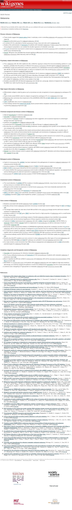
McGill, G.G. (4, 22)
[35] (59, 194)
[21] (33, 134)
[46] (15, 257)
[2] (38, 41)
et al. (9, 22)
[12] (5, 94)
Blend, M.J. (37, 22)
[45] (47, 253)
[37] (14, 215)
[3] (58, 43)
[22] (50, 137)
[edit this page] (67, 13)
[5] (20, 50)
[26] (17, 153)
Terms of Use (42, 460)
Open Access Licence (27, 460)
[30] (48, 171)
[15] (31, 115)
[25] (32, 149)
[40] (69, 228)
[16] (24, 116)
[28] (51, 166)
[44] (28, 244)
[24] (36, 145)
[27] (19, 164)
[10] (38, 79)
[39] (18, 224)
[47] (69, 264)
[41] (63, 232)
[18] (33, 122)
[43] (61, 240)
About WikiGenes (18, 460)
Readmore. (25, 29)
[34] (67, 192)
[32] (29, 185)
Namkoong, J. (49, 22)
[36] (5, 207)
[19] (56, 124)
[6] (34, 54)
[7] (68, 65)
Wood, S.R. (26, 22)
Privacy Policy (35, 460)
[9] (63, 75)
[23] (39, 141)
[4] (52, 47)
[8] (32, 71)
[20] (21, 128)
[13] (11, 99)
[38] (59, 219)
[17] (21, 120)
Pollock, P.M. (15, 22)
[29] (60, 168)
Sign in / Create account (67, 0)
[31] (53, 173)
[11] (36, 83)
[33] (40, 190)
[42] (5, 236)
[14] (25, 105)
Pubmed (26, 277)
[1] (8, 39)
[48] (61, 266)
